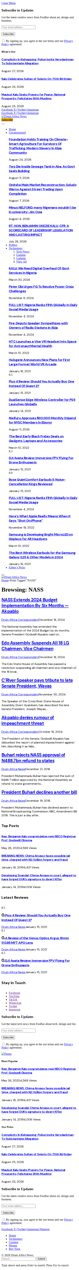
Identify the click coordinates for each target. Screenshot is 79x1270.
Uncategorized (17, 132)
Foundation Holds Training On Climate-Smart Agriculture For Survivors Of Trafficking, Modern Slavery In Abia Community (38, 146)
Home (12, 129)
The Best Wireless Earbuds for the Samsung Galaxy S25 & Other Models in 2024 (42, 555)
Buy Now (14, 1248)
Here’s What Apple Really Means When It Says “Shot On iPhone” (39, 518)
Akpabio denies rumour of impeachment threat (27, 720)
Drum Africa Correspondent (20, 620)
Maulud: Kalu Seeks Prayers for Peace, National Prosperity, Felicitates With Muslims (33, 96)
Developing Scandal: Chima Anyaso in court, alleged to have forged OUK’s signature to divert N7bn (38, 877)
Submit (41, 1258)
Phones (13, 1245)
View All (21, 261)
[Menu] (3, 124)
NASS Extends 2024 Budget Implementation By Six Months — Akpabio (35, 605)
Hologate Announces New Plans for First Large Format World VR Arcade (39, 362)
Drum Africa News (13, 769)
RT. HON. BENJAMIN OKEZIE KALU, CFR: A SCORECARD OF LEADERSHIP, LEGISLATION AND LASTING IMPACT (41, 230)
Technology (16, 248)
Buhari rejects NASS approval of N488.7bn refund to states (33, 757)
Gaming (21, 255)
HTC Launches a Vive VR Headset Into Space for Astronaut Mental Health (43, 343)
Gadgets (21, 258)
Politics (13, 245)
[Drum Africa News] (14, 116)
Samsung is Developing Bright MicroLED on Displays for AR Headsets (41, 536)
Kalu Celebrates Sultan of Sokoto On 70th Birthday (36, 79)
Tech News (22, 251)
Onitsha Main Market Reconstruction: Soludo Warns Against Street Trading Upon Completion (42, 189)
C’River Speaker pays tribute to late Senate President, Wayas (37, 683)
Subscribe (7, 119)
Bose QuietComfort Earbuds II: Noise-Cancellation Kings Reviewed (37, 481)
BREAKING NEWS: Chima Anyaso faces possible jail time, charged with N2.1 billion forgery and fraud (35, 858)
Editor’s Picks (17, 567)
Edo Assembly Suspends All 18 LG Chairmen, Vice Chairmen (35, 645)
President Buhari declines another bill (39, 792)
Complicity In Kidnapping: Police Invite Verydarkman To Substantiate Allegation (37, 61)
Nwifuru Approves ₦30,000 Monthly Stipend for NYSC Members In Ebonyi (42, 420)
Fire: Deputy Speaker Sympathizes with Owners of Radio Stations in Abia (38, 325)
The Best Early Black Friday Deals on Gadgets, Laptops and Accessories (36, 438)
